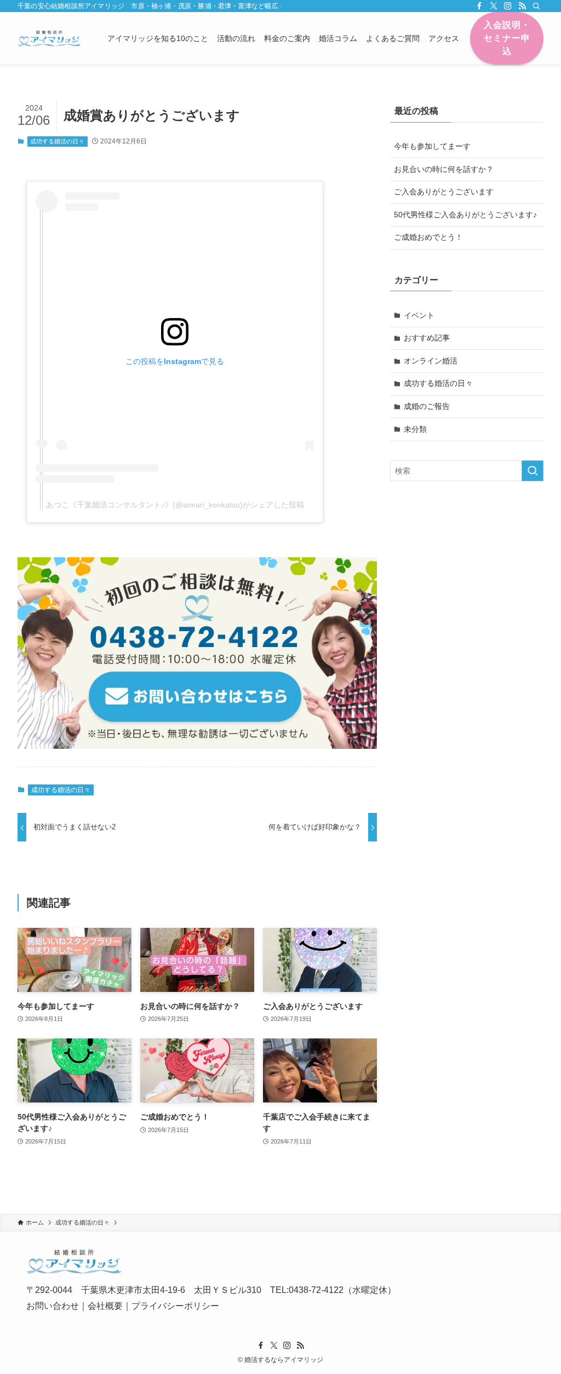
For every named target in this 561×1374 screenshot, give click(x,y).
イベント (419, 315)
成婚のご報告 (427, 406)
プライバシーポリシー (175, 1306)
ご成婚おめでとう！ (428, 237)
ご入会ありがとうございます (444, 191)
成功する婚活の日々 (57, 141)
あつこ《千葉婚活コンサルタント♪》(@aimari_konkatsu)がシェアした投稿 (175, 504)
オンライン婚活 (430, 360)
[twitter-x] (493, 6)
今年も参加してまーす (432, 146)
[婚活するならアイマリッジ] (49, 38)
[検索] (536, 6)
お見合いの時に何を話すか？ (444, 169)
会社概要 (105, 1306)
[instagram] (508, 6)
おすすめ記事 (427, 337)
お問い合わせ (52, 1306)
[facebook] (479, 6)
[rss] (522, 6)
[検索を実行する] (532, 470)
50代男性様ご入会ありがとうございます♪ (465, 214)
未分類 (415, 429)
